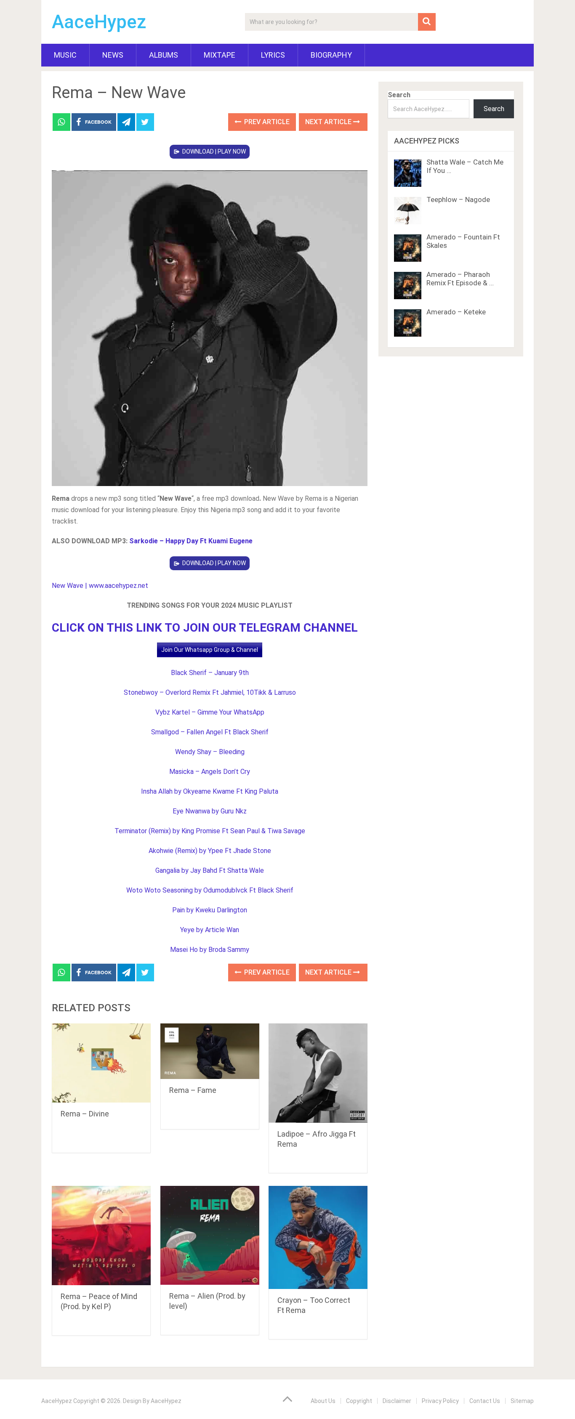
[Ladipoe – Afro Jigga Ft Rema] (318, 1073)
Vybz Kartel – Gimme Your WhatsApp (209, 712)
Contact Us (484, 1401)
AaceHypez (99, 22)
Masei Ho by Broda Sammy (209, 950)
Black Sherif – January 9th (210, 673)
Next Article (329, 122)
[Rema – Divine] (101, 1063)
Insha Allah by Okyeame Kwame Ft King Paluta (209, 791)
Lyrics (273, 54)
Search (399, 95)
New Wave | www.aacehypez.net (100, 586)
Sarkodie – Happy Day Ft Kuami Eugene (191, 541)
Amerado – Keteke (456, 312)
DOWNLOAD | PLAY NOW (214, 151)
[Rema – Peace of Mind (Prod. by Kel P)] (101, 1235)
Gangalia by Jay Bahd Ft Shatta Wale (209, 870)
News (112, 54)
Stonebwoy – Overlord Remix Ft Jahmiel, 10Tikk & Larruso (210, 692)
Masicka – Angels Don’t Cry (209, 772)
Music (65, 54)
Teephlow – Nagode (458, 199)
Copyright (359, 1401)
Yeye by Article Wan (209, 930)
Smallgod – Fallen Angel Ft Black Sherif (210, 732)
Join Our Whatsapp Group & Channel (209, 649)
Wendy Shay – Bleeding (210, 752)
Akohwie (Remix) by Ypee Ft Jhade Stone (210, 851)
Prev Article (266, 122)
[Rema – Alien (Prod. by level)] (209, 1235)
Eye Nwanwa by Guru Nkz (210, 811)
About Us (323, 1401)
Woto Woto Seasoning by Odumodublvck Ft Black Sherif (209, 890)
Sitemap (522, 1401)
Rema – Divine (85, 1113)
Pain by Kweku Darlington (209, 910)
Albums (163, 54)
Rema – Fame (192, 1090)
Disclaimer (397, 1401)
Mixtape (219, 54)
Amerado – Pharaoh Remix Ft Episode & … (460, 278)
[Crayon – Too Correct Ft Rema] (318, 1237)
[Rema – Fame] (209, 1051)
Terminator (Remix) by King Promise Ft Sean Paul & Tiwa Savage (209, 831)
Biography (331, 54)
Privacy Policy (440, 1401)
